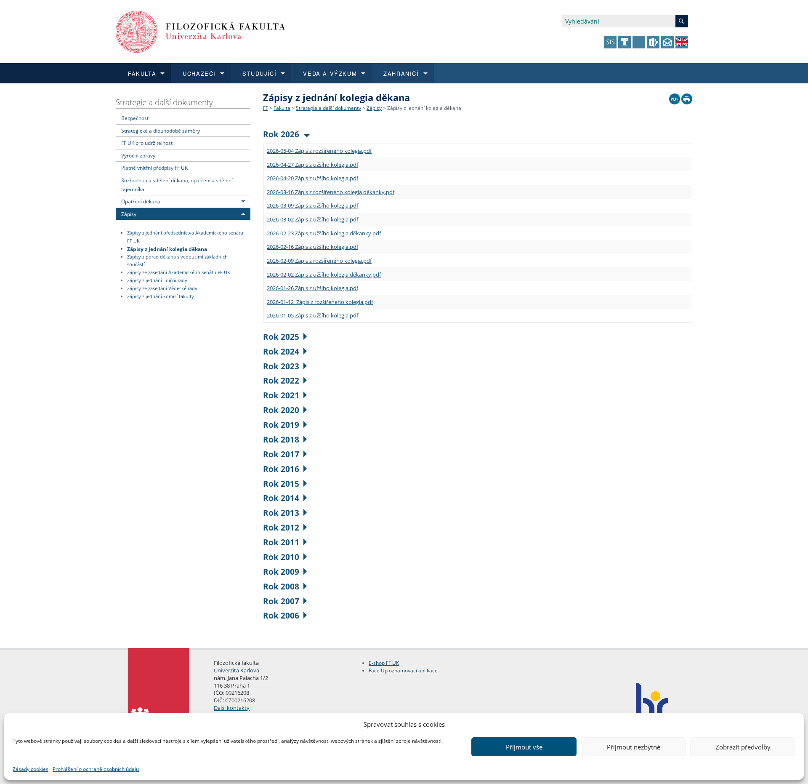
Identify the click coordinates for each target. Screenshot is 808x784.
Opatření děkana (140, 201)
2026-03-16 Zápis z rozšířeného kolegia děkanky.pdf (330, 192)
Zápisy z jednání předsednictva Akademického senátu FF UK (185, 237)
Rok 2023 (281, 366)
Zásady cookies (30, 769)
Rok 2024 (281, 351)
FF (265, 108)
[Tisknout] (686, 97)
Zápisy (128, 214)
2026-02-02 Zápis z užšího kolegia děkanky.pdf (324, 274)
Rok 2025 (281, 336)
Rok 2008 (281, 586)
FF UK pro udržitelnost (147, 142)
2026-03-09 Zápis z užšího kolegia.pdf (312, 205)
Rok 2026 (281, 134)
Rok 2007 (281, 601)
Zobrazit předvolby (743, 747)
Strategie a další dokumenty (164, 102)
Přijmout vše (524, 747)
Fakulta (282, 108)
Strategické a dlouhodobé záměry (160, 130)
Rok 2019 (281, 424)
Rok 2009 (281, 571)
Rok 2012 (281, 527)
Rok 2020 (281, 410)
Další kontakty (232, 708)
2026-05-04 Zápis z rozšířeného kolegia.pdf (319, 151)
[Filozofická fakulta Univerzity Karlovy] (200, 31)
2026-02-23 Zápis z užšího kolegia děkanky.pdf (324, 233)
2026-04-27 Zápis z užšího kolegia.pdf (312, 164)
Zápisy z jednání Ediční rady (157, 280)
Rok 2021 (281, 395)
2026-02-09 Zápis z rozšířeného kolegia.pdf (319, 260)
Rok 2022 (281, 380)
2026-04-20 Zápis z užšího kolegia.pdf (312, 178)
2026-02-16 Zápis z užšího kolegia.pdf (312, 247)
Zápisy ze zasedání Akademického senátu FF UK (178, 272)
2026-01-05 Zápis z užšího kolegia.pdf (312, 315)
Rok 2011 (281, 542)
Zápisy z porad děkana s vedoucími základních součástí (177, 261)
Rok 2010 (281, 557)
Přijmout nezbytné (633, 747)
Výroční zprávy (138, 155)
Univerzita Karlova (236, 670)
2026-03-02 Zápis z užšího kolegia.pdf (312, 219)
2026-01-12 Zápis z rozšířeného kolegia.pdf (320, 302)
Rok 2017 (281, 454)
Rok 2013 (281, 512)
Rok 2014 (281, 498)
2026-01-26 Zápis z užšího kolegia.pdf (312, 288)
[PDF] (674, 97)
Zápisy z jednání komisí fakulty (160, 296)
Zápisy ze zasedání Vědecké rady (162, 288)
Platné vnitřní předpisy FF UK (154, 167)
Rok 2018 (281, 439)
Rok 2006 (281, 615)
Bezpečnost (135, 118)
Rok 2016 (281, 469)
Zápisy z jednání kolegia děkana (167, 248)
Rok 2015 (281, 483)
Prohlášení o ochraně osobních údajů (96, 769)
